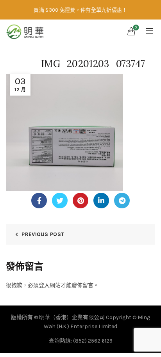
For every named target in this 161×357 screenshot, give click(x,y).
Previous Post (42, 234)
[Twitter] (60, 200)
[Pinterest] (80, 200)
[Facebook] (39, 200)
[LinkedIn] (101, 200)
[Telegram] (122, 200)
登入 (44, 285)
